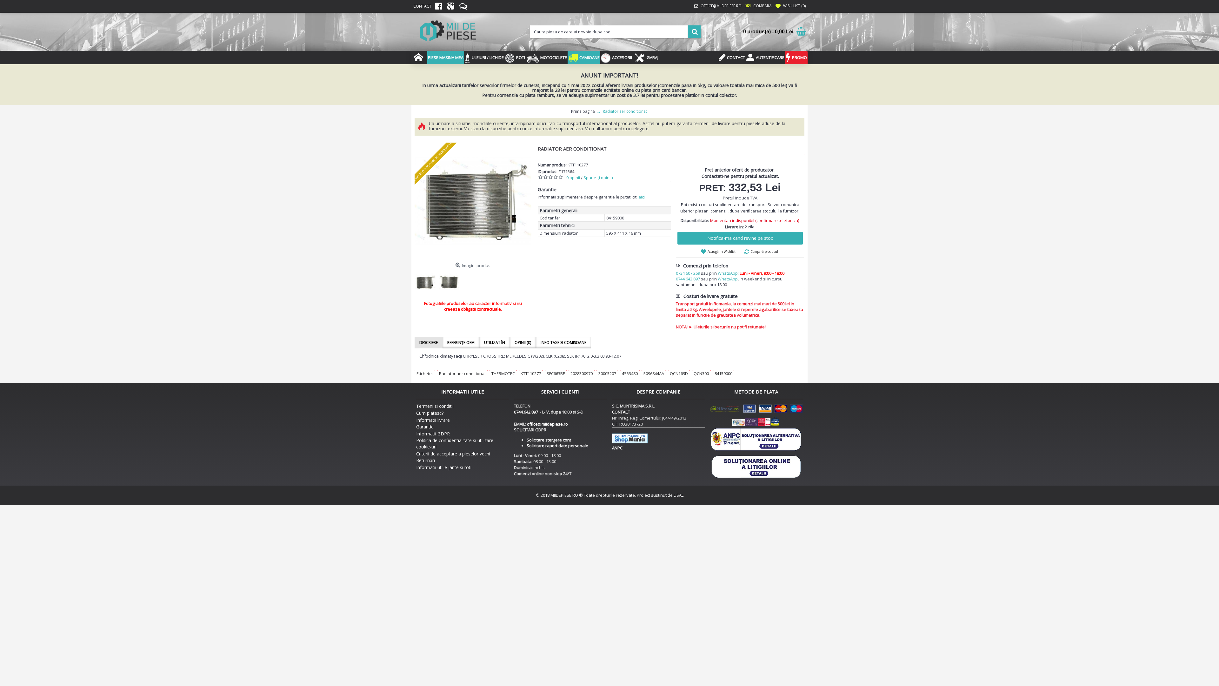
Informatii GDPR (433, 434)
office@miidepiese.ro (547, 424)
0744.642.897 (688, 279)
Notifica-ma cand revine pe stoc (740, 238)
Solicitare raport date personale (557, 445)
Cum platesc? (429, 413)
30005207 (607, 373)
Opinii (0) (523, 342)
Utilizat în (494, 342)
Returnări (425, 460)
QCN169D (679, 373)
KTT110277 (531, 373)
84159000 (723, 373)
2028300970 (581, 373)
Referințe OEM (461, 342)
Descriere (428, 342)
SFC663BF (556, 373)
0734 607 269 (688, 273)
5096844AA (653, 373)
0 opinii (573, 177)
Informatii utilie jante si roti (443, 467)
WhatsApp (728, 273)
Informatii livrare (433, 420)
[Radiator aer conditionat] (473, 201)
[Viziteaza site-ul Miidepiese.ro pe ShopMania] (630, 442)
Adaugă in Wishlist (722, 251)
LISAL (678, 495)
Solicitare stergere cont (549, 440)
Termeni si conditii (435, 406)
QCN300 (701, 373)
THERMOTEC (503, 373)
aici (641, 197)
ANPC (617, 448)
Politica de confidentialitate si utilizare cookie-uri (454, 443)
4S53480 (630, 373)
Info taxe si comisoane (563, 342)
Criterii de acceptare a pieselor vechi (453, 454)
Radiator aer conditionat (462, 373)
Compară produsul (764, 251)
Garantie (425, 427)
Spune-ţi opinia (598, 177)
